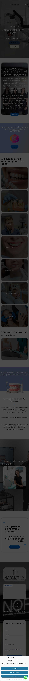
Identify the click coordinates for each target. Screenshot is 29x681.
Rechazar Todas (14, 672)
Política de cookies (7, 679)
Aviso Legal (23, 679)
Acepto (14, 668)
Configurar (14, 676)
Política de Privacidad (16, 679)
